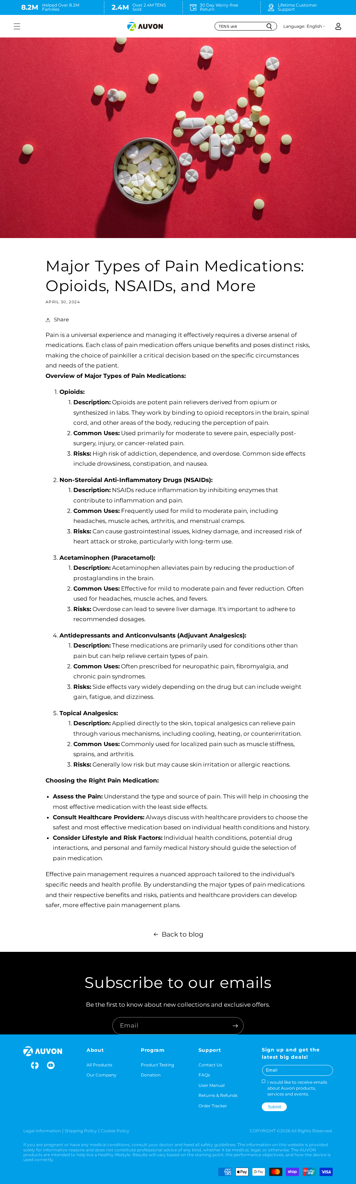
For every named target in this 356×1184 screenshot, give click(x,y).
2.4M (120, 7)
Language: (294, 26)
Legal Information (42, 1131)
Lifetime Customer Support (297, 7)
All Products (99, 1064)
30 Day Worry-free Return (219, 7)
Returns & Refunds (218, 1095)
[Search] (269, 26)
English (314, 26)
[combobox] (246, 26)
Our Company (101, 1074)
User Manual (212, 1085)
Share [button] (61, 319)
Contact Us (210, 1064)
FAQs (204, 1074)
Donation (151, 1074)
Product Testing (157, 1064)
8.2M (29, 7)
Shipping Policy (81, 1131)
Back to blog (182, 934)
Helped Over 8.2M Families (60, 7)
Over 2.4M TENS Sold (149, 7)
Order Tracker (213, 1105)
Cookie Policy (115, 1131)
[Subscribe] (235, 1025)
